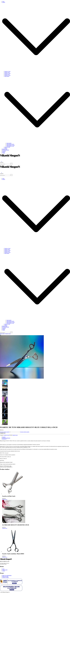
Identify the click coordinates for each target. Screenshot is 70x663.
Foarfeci (3, 2)
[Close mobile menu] (0, 176)
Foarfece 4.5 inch (7, 71)
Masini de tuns (4, 149)
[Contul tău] (0, 159)
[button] (0, 334)
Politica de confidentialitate (6, 575)
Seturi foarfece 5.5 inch (11, 145)
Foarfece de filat (7, 147)
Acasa (3, 1)
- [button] (4, 431)
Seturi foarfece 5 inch (10, 146)
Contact (3, 570)
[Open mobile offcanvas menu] (0, 165)
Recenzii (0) (4, 438)
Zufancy (5, 148)
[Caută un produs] (1, 158)
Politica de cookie (5, 576)
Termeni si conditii (5, 577)
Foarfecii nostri (4, 569)
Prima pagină (2, 333)
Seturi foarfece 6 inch (10, 144)
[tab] (36, 437)
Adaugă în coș (2, 433)
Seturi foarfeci (6, 76)
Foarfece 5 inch (7, 72)
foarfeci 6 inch (15, 435)
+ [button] (24, 431)
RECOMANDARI (5, 327)
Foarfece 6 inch (7, 74)
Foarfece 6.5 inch (7, 75)
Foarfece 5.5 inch (7, 73)
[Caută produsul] (11, 164)
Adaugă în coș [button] (4, 499)
